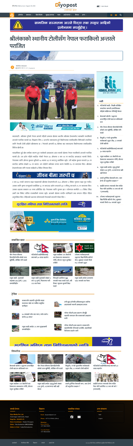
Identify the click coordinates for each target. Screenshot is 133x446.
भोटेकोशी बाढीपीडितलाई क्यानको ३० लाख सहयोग (39, 256)
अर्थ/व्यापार (67, 14)
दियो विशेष (39, 14)
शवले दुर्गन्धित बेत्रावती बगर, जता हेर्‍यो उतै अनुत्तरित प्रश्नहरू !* (111, 180)
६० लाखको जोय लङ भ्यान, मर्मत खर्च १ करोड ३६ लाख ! (35, 316)
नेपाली (100, 414)
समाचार (28, 14)
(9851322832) (29, 424)
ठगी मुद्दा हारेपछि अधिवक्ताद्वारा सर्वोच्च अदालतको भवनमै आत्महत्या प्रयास (77, 303)
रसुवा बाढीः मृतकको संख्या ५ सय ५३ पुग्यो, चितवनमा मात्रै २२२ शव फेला (41, 281)
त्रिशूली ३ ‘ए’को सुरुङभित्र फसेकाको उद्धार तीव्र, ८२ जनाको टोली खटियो (111, 140)
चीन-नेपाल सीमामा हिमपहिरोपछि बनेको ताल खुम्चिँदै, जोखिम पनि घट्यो (18, 257)
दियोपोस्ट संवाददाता (21, 66)
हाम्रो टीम (51, 443)
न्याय (58, 14)
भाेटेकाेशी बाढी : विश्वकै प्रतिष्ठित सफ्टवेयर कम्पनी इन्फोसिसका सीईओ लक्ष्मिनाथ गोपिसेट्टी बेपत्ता (111, 108)
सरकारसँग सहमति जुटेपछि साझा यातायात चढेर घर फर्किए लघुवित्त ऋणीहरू (33, 303)
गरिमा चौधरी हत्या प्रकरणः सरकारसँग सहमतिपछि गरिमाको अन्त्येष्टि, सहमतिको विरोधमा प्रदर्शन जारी (78, 328)
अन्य (83, 14)
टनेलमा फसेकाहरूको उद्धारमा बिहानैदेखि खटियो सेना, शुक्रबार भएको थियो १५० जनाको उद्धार (84, 258)
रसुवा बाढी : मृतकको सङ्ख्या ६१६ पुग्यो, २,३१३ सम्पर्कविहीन (18, 281)
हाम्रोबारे (14, 443)
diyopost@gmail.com (50, 414)
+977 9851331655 (45, 431)
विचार (77, 14)
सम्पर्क (43, 443)
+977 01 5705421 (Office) (52, 418)
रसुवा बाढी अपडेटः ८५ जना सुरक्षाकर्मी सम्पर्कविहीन (34, 328)
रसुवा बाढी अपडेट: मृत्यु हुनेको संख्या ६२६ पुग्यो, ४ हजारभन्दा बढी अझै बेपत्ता (111, 170)
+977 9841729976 (45, 426)
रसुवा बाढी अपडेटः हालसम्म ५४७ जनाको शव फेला (84, 279)
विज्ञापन (35, 443)
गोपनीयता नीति (25, 443)
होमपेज (20, 14)
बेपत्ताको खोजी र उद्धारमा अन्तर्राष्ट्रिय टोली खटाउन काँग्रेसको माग (111, 119)
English (101, 418)
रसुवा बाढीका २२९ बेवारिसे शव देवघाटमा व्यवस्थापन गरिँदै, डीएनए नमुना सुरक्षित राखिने (62, 258)
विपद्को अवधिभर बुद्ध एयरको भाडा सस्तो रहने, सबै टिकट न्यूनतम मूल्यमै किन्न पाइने (62, 282)
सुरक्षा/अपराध (50, 14)
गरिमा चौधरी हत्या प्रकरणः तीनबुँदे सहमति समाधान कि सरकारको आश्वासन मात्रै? (77, 315)
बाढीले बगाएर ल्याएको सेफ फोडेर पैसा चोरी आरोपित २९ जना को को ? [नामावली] (111, 188)
